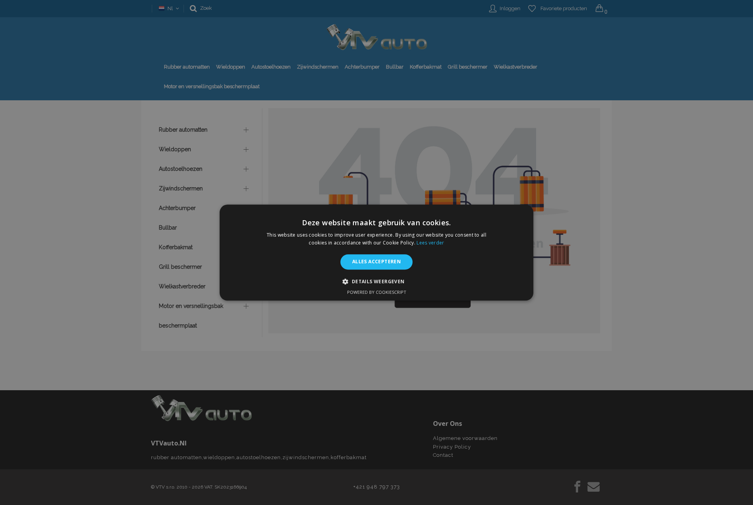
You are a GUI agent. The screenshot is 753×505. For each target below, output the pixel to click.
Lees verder (430, 242)
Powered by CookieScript (376, 292)
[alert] (376, 252)
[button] (376, 281)
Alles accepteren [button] (376, 262)
